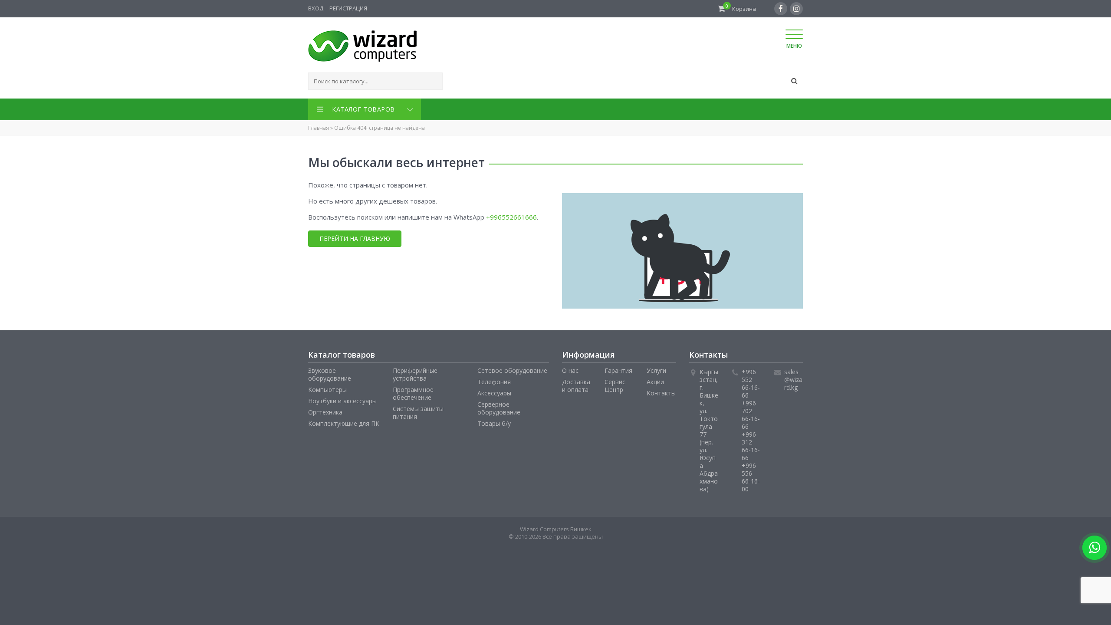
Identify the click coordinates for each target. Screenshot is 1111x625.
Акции (655, 380)
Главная (318, 126)
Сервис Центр (615, 384)
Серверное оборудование (498, 406)
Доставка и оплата (576, 384)
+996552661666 (511, 215)
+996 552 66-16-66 (751, 382)
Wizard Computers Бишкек (556, 527)
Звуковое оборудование (329, 373)
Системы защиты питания (418, 411)
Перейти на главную (354, 237)
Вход (315, 8)
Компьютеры (327, 388)
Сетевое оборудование (512, 369)
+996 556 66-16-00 (751, 475)
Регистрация (348, 8)
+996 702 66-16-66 (751, 413)
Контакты (661, 391)
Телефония (494, 380)
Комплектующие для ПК (343, 422)
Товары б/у (494, 422)
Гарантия (618, 369)
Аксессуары (494, 391)
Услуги (656, 369)
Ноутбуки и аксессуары (342, 399)
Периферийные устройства (415, 373)
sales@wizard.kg (793, 378)
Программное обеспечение (413, 392)
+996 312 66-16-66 (751, 444)
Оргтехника (325, 410)
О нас (570, 369)
